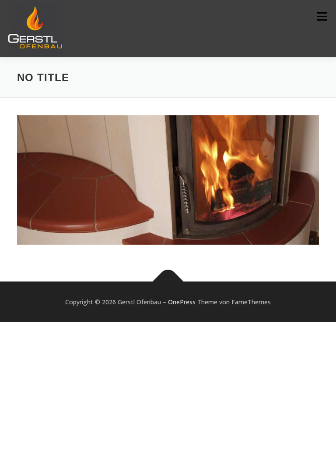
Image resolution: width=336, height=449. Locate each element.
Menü (321, 16)
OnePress (182, 302)
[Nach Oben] (168, 281)
